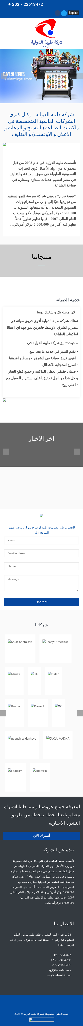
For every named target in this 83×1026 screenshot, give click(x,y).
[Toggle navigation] (12, 34)
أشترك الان (41, 836)
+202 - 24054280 (61, 960)
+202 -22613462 (61, 965)
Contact (42, 602)
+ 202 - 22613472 (61, 955)
